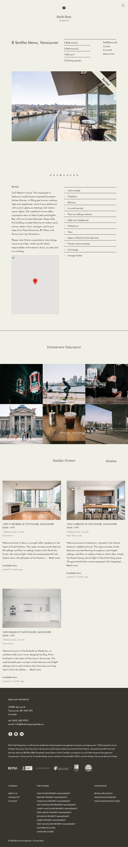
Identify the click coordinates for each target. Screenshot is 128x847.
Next (112, 120)
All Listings (111, 460)
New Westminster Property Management (56, 804)
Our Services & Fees (46, 827)
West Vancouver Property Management (56, 824)
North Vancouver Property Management (57, 808)
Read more (54, 557)
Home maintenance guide (107, 801)
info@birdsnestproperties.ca (29, 724)
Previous (15, 120)
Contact (12, 801)
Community (14, 797)
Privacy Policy (38, 840)
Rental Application (103, 793)
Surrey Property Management (51, 820)
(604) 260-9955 (20, 720)
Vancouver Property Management (53, 793)
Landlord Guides (45, 831)
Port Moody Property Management (54, 812)
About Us (12, 793)
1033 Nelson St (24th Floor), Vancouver (26, 634)
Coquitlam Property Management (53, 801)
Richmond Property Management (53, 816)
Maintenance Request (105, 797)
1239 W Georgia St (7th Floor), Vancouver (28, 526)
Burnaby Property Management (52, 797)
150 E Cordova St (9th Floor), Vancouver (91, 526)
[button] (35, 281)
